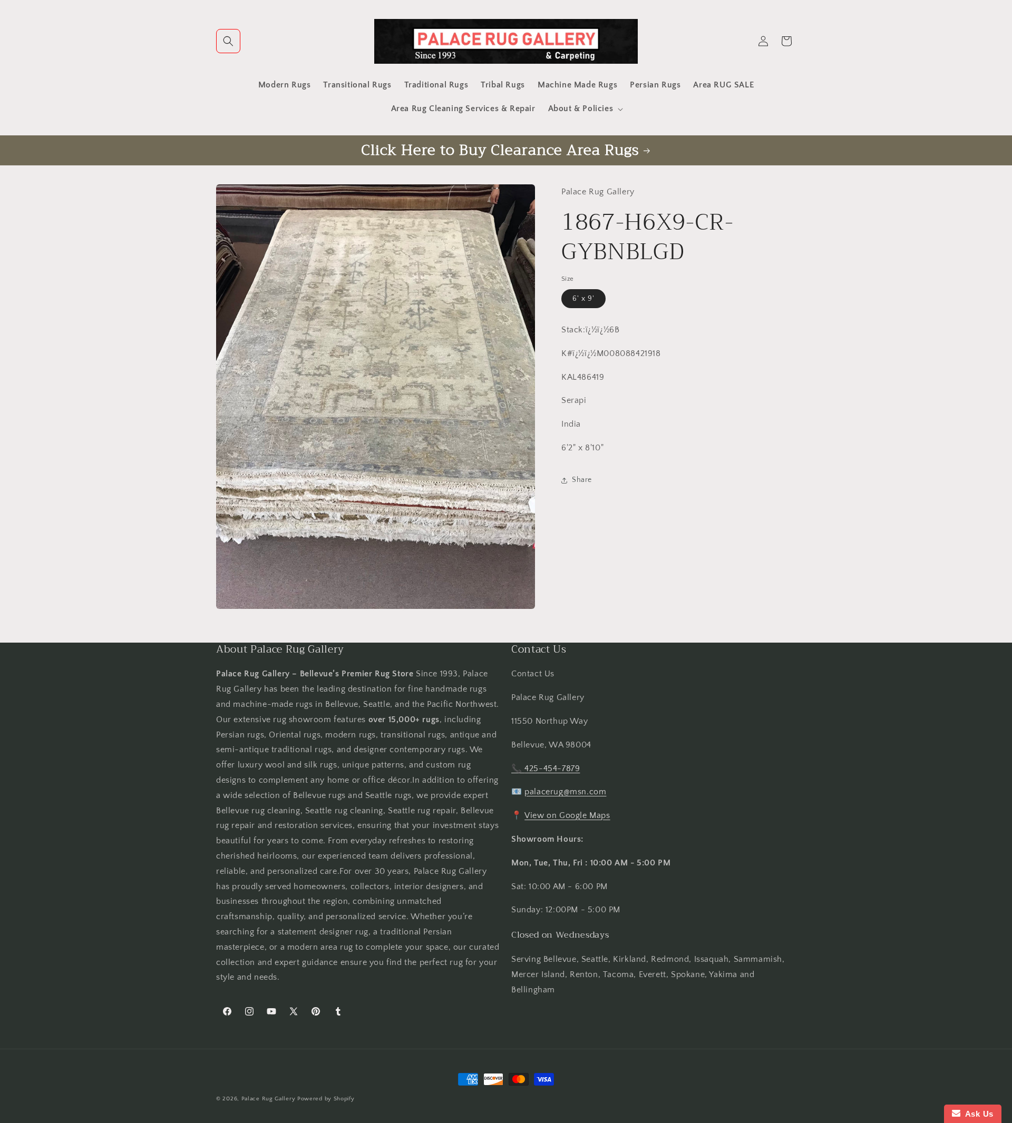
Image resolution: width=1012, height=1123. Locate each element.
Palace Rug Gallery (268, 1099)
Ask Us (977, 1113)
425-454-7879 (552, 768)
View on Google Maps (567, 815)
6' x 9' (583, 298)
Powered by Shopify (326, 1099)
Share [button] (582, 480)
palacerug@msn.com (565, 791)
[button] (228, 41)
